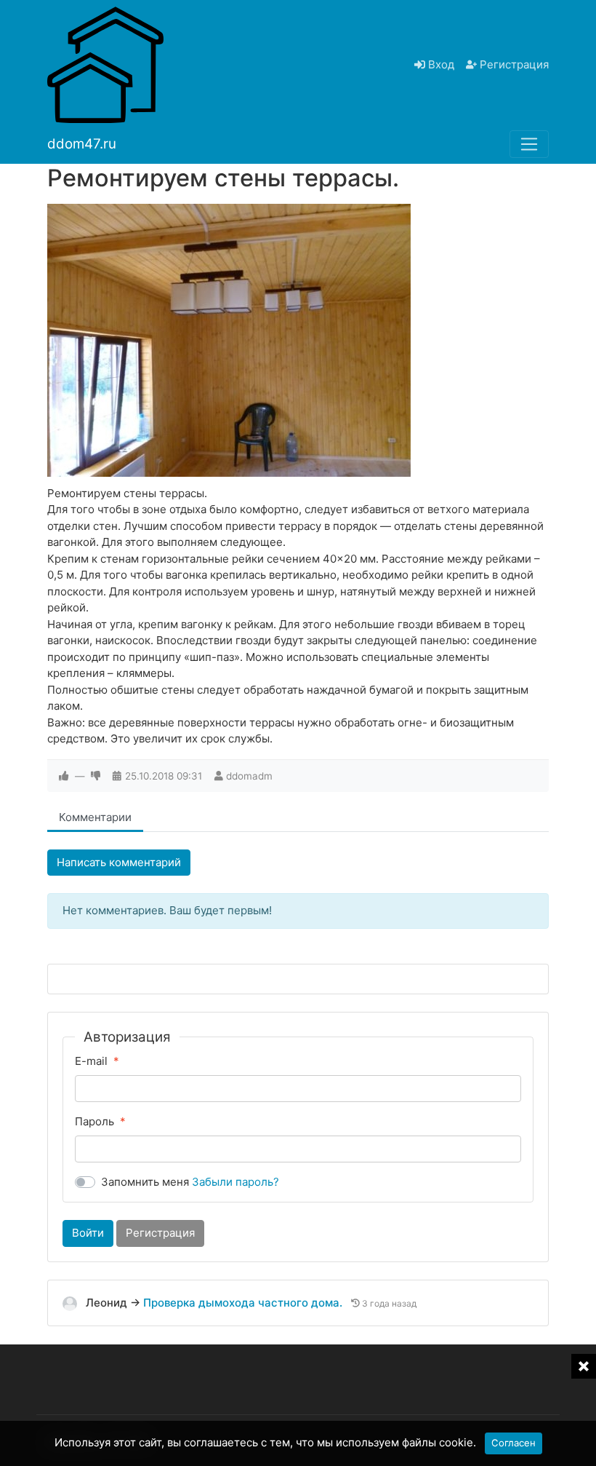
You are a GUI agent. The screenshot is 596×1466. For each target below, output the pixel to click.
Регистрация (513, 64)
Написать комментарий (119, 862)
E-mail (91, 1061)
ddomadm (249, 776)
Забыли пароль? (235, 1182)
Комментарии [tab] (95, 817)
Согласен (513, 1443)
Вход (439, 64)
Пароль (94, 1121)
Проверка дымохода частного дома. (244, 1303)
